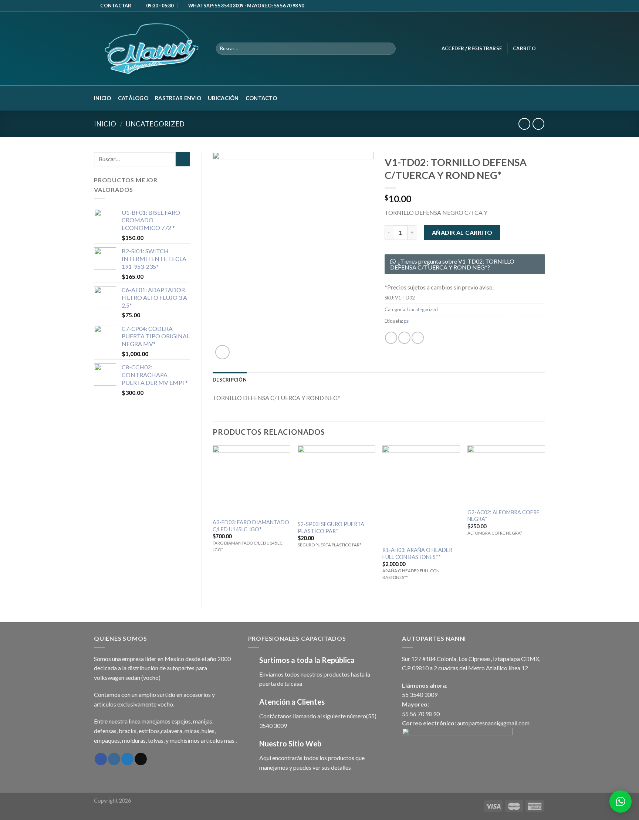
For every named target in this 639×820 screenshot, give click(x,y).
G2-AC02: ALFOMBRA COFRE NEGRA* (503, 515)
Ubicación (223, 98)
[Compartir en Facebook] (391, 338)
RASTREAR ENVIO (178, 98)
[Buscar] (389, 49)
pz (406, 321)
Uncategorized (155, 124)
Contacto (261, 98)
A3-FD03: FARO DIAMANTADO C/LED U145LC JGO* (251, 525)
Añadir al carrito (462, 232)
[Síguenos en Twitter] (127, 759)
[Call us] (541, 6)
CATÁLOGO (133, 98)
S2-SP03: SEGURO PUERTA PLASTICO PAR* (331, 527)
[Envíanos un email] (534, 6)
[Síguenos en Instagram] (114, 759)
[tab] (230, 379)
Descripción (230, 380)
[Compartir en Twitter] (404, 338)
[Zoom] (222, 352)
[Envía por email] (418, 338)
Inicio (102, 98)
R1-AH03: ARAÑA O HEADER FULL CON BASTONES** (417, 553)
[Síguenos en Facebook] (527, 6)
